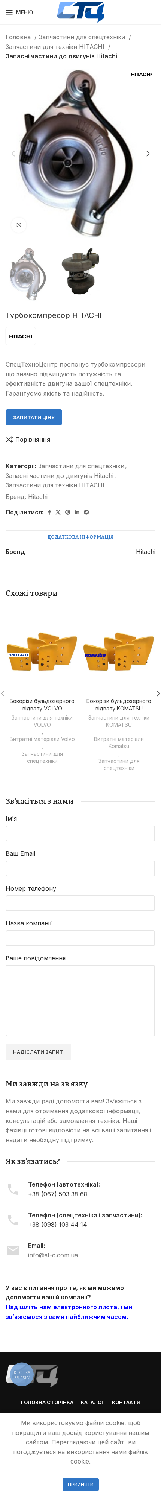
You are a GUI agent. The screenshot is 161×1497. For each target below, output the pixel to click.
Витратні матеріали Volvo (42, 739)
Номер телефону (31, 888)
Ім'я (11, 818)
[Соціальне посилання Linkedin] (77, 512)
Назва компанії (29, 923)
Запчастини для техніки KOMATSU (118, 721)
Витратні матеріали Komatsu (119, 742)
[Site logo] (80, 11)
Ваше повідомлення (36, 958)
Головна (19, 37)
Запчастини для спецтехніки (83, 37)
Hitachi (38, 497)
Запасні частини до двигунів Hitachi (61, 56)
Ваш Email (20, 853)
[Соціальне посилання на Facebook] (49, 512)
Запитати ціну (34, 417)
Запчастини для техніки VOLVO (42, 721)
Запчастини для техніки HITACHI (56, 46)
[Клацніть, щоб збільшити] (18, 225)
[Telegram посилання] (86, 512)
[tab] (80, 537)
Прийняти (81, 1484)
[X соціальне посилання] (58, 512)
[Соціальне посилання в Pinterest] (68, 512)
